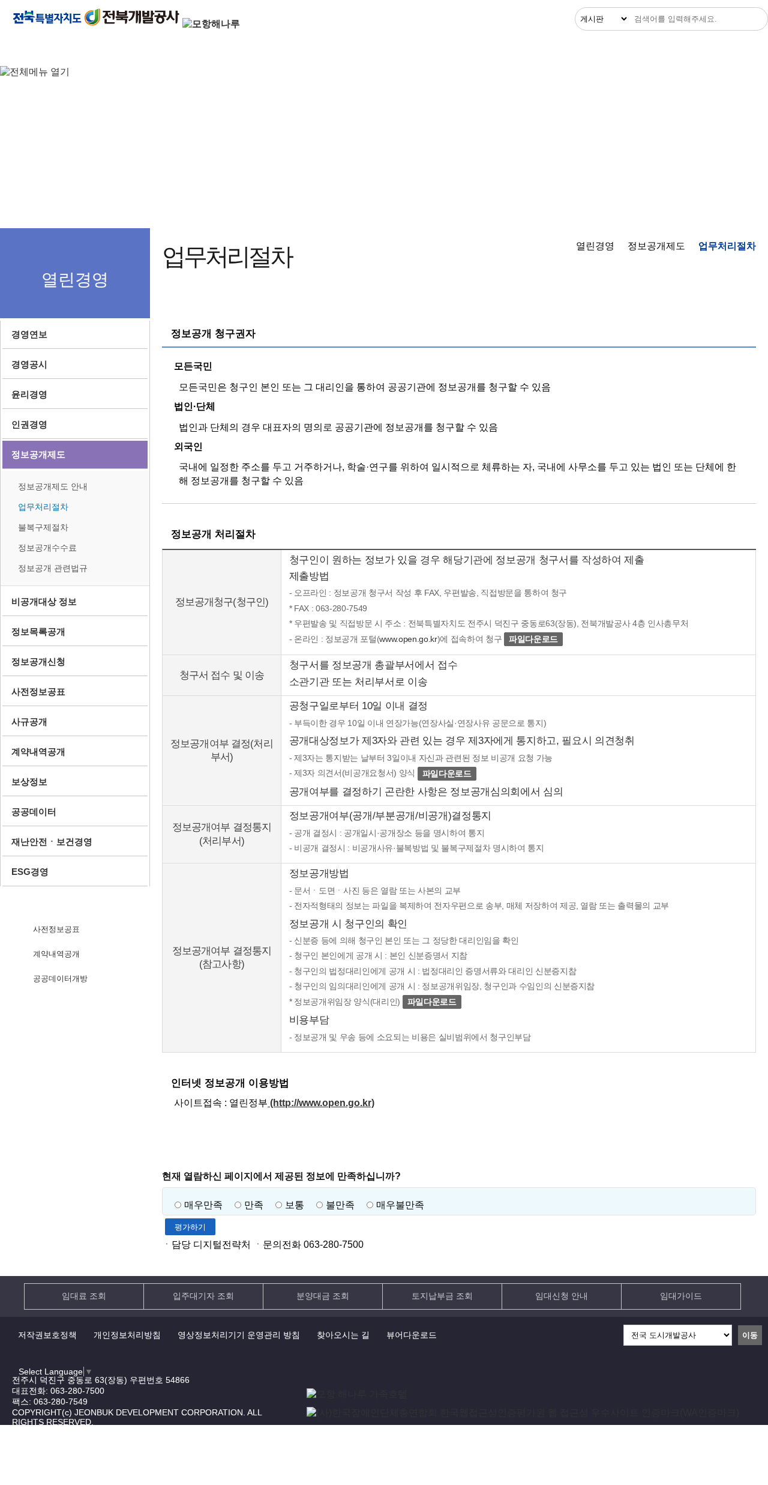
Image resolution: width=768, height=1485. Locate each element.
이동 (750, 1335)
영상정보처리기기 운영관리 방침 (239, 1335)
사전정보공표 (56, 929)
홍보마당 (566, 49)
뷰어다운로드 (411, 1335)
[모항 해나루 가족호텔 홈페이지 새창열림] (357, 1394)
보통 (294, 1205)
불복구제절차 (43, 527)
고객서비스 (463, 49)
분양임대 (250, 49)
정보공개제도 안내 (53, 486)
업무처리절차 (43, 507)
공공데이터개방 (60, 978)
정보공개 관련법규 (53, 568)
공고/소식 (355, 49)
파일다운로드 (533, 639)
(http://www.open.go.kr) (321, 1103)
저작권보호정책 (47, 1335)
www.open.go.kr (408, 639)
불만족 (340, 1205)
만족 (253, 1205)
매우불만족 (400, 1205)
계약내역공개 (56, 953)
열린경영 (44, 49)
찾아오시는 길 (343, 1335)
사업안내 (147, 49)
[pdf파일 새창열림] (523, 1413)
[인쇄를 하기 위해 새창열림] (743, 298)
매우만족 (203, 1205)
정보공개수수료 (47, 547)
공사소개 (669, 49)
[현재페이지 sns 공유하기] (719, 298)
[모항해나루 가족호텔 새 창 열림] (211, 24)
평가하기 (190, 1227)
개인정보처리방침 (127, 1335)
